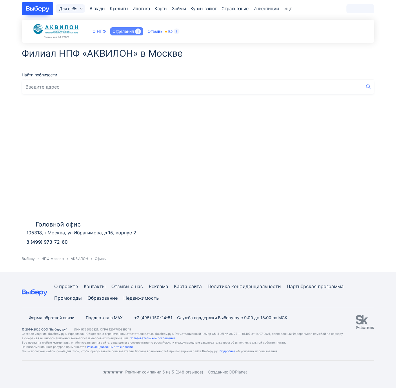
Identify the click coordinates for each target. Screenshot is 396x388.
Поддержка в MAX (104, 317)
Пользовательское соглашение (152, 338)
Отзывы (162, 31)
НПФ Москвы (52, 258)
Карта (180, 286)
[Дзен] (59, 372)
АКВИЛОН (79, 258)
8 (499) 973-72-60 (47, 242)
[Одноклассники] (35, 372)
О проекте (66, 286)
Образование (103, 298)
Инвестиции (266, 8)
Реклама (158, 286)
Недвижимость (141, 298)
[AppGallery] (363, 372)
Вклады (97, 8)
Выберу (28, 258)
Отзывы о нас (127, 286)
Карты (161, 8)
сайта (195, 286)
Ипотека (141, 8)
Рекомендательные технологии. (110, 347)
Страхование (235, 8)
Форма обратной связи (51, 317)
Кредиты (119, 8)
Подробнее (227, 351)
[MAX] (47, 372)
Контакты (95, 286)
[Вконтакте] (24, 372)
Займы (179, 8)
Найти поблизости (39, 74)
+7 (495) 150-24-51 (153, 317)
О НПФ (99, 31)
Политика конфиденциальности (244, 286)
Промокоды (68, 298)
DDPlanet (238, 371)
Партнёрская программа (315, 286)
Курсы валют (203, 8)
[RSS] (70, 372)
